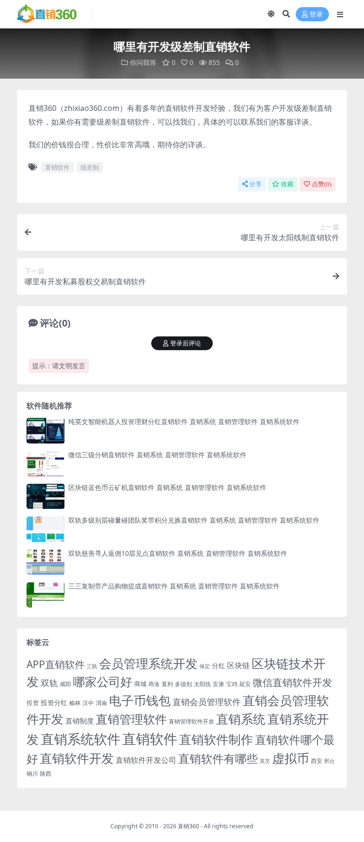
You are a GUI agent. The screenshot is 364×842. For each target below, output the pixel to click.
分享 (255, 184)
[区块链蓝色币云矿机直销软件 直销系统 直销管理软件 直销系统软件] (45, 496)
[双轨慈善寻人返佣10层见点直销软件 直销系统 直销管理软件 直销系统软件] (45, 562)
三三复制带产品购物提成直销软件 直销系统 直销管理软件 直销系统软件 (174, 585)
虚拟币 (290, 758)
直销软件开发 (77, 758)
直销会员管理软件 (207, 701)
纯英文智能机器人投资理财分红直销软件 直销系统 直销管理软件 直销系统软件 (184, 421)
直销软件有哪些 (218, 758)
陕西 (45, 774)
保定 (205, 666)
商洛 (154, 684)
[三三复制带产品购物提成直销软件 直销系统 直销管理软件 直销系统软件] (45, 594)
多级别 (183, 684)
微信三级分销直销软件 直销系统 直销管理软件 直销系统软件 (157, 454)
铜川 (32, 774)
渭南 (101, 703)
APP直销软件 (56, 664)
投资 (33, 702)
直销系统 (240, 719)
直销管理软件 (131, 719)
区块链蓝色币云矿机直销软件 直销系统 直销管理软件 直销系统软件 (167, 487)
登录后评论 (185, 343)
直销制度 (79, 720)
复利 (167, 684)
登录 (316, 14)
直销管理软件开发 (191, 721)
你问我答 (143, 62)
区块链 (238, 665)
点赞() (321, 184)
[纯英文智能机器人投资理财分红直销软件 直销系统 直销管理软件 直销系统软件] (45, 430)
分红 (218, 665)
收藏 (287, 184)
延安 (245, 684)
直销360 (188, 826)
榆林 (75, 702)
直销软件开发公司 (146, 759)
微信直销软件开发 (292, 682)
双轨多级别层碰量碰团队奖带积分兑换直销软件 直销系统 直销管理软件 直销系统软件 (193, 520)
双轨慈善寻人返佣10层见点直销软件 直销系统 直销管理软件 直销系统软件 (177, 553)
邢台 (329, 761)
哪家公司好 (102, 681)
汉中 (88, 703)
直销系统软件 (80, 739)
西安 (316, 761)
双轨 (49, 682)
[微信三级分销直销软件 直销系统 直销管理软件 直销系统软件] (45, 463)
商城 (140, 683)
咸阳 (65, 684)
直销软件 (57, 167)
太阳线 (202, 684)
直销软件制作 (216, 739)
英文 (265, 760)
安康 (218, 684)
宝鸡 (231, 684)
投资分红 (54, 702)
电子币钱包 (140, 700)
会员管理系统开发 (148, 663)
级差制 (90, 167)
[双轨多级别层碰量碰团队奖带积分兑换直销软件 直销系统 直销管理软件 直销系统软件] (45, 529)
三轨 (92, 666)
